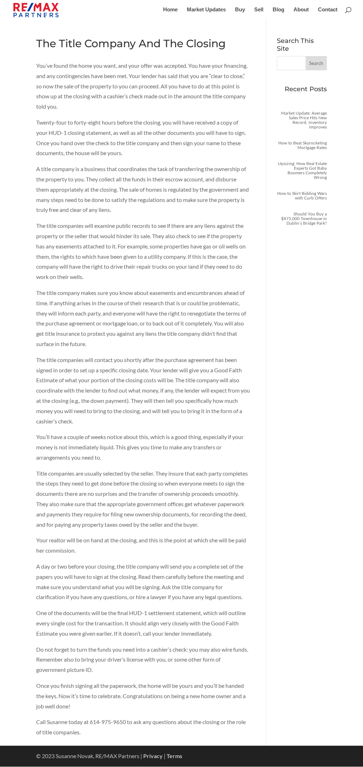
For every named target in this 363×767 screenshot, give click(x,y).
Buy (240, 9)
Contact (327, 9)
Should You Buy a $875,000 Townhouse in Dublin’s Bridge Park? (304, 218)
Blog (278, 9)
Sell (258, 9)
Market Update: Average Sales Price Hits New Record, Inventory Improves (304, 120)
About (301, 9)
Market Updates (206, 9)
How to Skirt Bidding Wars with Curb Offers (302, 196)
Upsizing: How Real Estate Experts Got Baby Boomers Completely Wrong (302, 170)
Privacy (153, 755)
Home (170, 9)
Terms (174, 755)
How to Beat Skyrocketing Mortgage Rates (302, 145)
